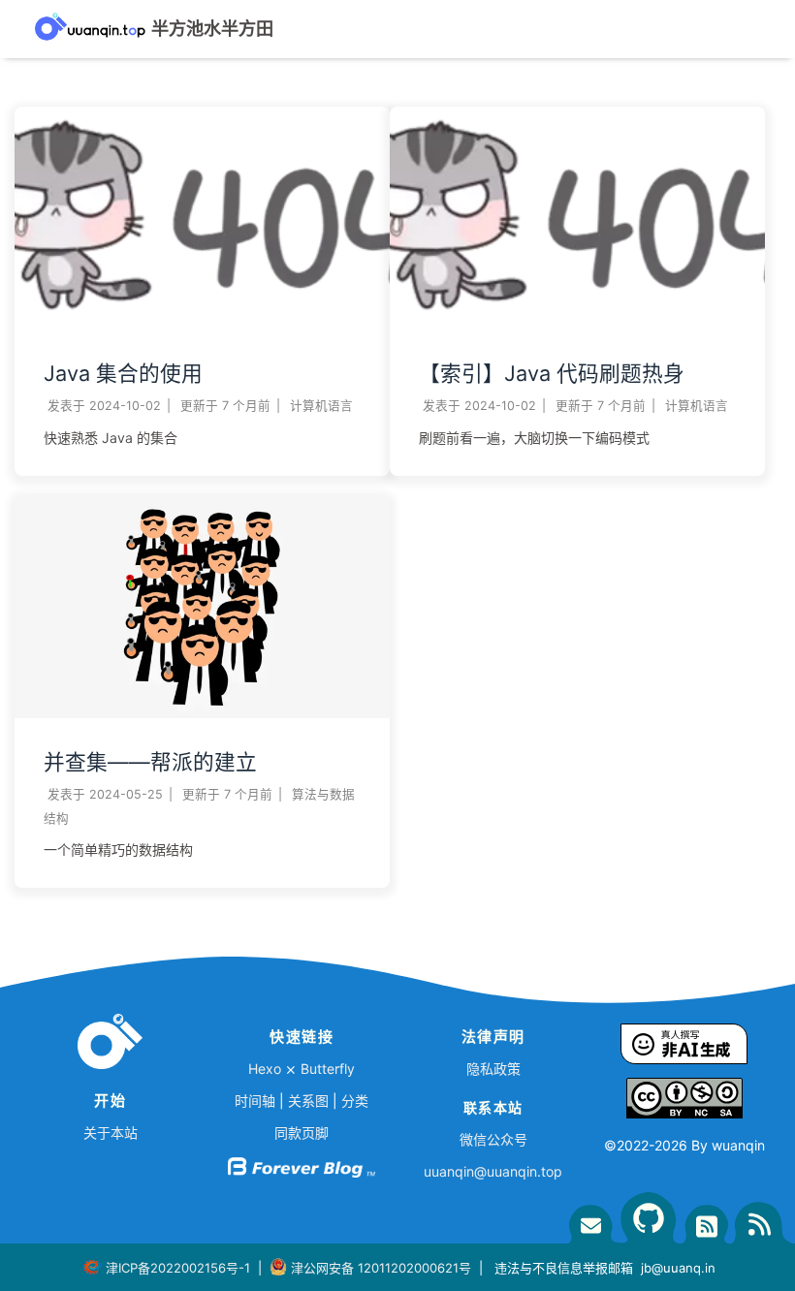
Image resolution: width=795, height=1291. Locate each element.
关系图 (308, 1100)
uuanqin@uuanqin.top (493, 1171)
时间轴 (255, 1100)
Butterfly (328, 1068)
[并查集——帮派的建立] (202, 713)
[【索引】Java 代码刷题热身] (577, 324)
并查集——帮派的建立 (150, 761)
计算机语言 (321, 405)
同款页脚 (301, 1132)
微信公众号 (493, 1139)
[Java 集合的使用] (202, 324)
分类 (354, 1100)
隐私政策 (493, 1068)
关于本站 (110, 1132)
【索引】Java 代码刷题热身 (551, 373)
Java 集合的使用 (123, 373)
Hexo (264, 1068)
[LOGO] (110, 1046)
